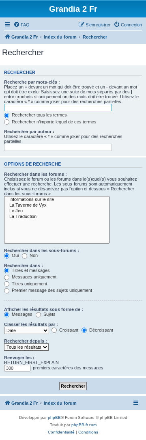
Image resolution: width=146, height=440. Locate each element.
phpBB (54, 417)
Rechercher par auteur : (29, 131)
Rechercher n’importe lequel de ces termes (54, 121)
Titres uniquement (29, 283)
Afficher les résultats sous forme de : (43, 309)
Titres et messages (30, 270)
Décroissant (100, 330)
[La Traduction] (57, 217)
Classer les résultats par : (31, 324)
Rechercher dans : (23, 265)
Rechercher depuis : (25, 341)
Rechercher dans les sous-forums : (41, 250)
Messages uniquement (33, 276)
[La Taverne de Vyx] (57, 205)
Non (33, 255)
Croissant (68, 330)
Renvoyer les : (19, 357)
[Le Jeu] (57, 211)
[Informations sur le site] (57, 200)
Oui (15, 255)
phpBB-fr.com (84, 425)
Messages (21, 314)
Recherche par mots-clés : (32, 82)
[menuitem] (21, 25)
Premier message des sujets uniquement (51, 290)
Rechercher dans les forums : (35, 174)
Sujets (49, 314)
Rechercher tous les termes (39, 114)
